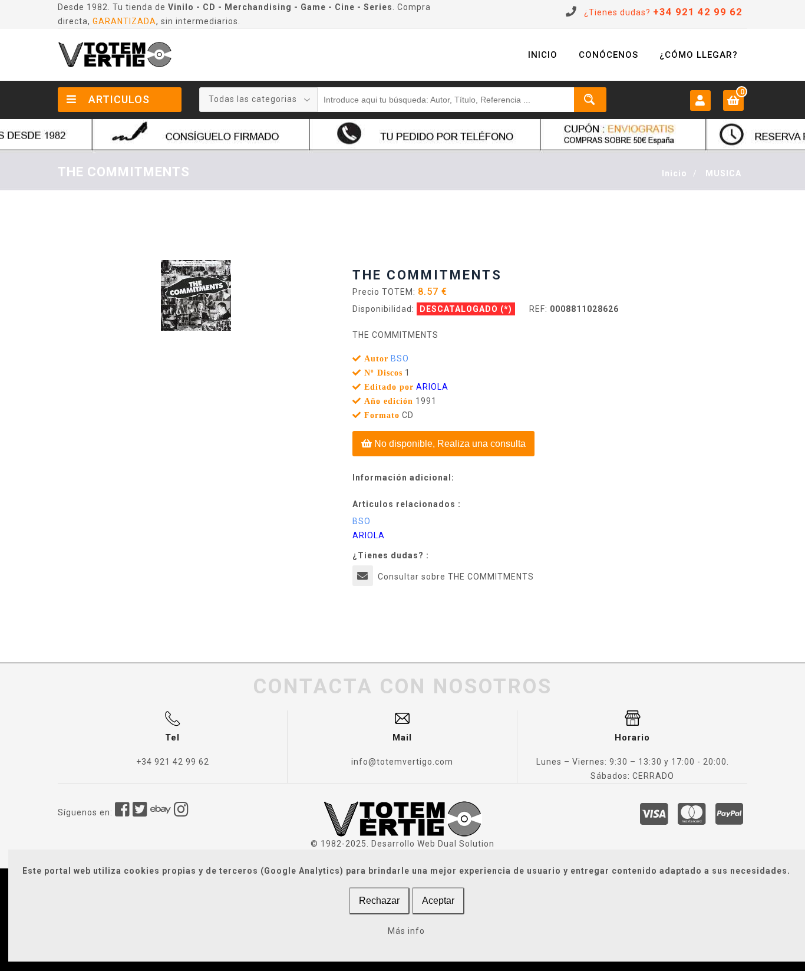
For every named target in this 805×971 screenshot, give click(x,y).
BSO (400, 358)
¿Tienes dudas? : (390, 555)
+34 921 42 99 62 (172, 761)
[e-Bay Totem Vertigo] (160, 812)
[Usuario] (700, 100)
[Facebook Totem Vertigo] (122, 812)
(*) (506, 309)
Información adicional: (403, 477)
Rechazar (379, 901)
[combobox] (259, 99)
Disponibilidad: (383, 309)
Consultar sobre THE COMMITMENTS (456, 576)
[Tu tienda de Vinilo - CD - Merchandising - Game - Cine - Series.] (115, 54)
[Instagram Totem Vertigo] (181, 812)
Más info (406, 931)
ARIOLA (432, 386)
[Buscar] (590, 99)
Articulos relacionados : (406, 504)
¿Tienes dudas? (663, 12)
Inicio (674, 173)
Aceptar (438, 901)
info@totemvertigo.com (402, 761)
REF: (538, 309)
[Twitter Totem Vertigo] (140, 812)
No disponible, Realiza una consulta (449, 444)
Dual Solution (466, 843)
